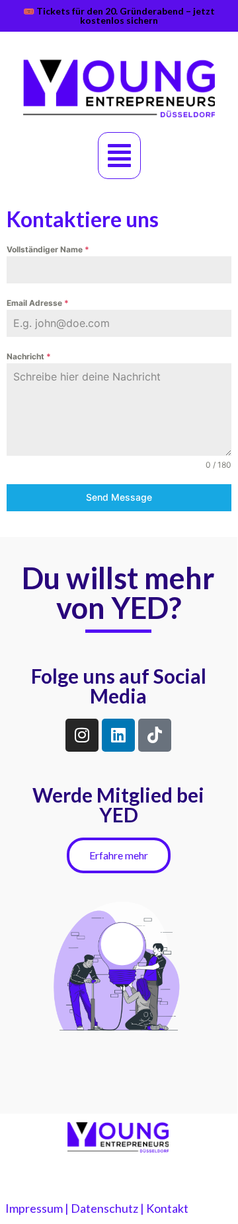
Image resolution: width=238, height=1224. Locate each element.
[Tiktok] (154, 735)
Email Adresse (38, 303)
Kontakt (167, 1208)
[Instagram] (82, 735)
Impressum (34, 1208)
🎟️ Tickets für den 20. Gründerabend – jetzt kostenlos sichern (119, 15)
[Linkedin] (118, 735)
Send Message (119, 497)
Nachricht (29, 356)
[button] (119, 155)
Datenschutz (104, 1208)
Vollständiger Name (48, 249)
